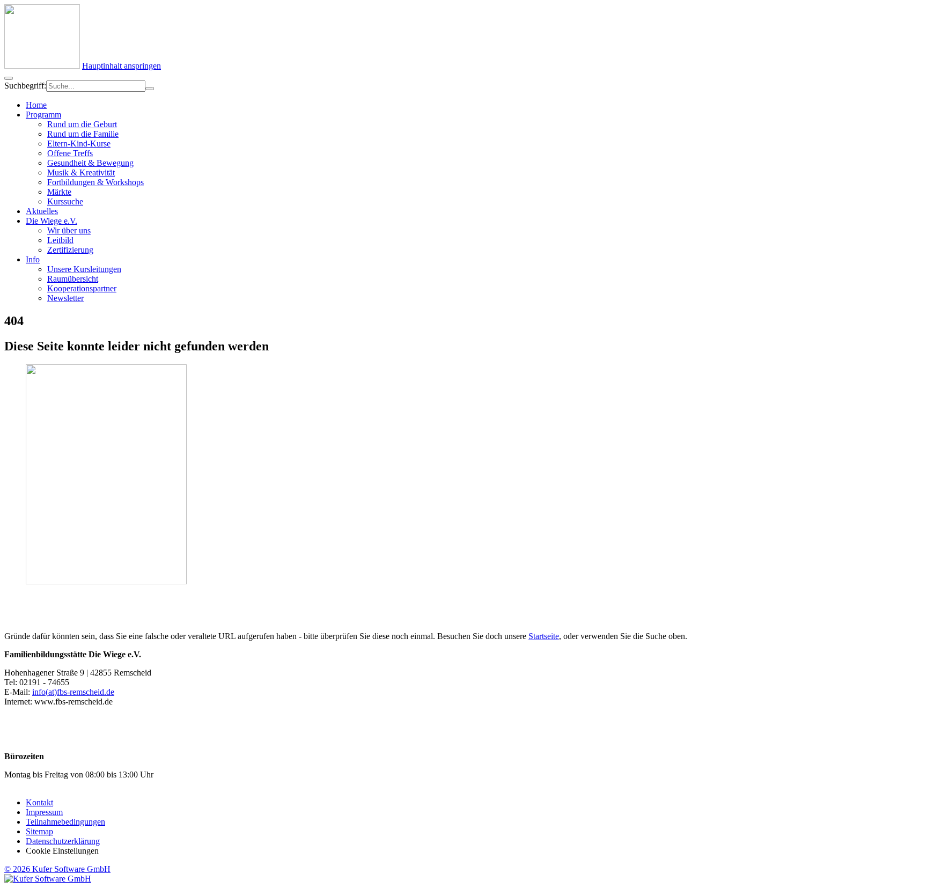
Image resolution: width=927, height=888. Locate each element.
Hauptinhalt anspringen (121, 65)
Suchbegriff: (25, 85)
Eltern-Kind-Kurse (79, 143)
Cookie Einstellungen (62, 850)
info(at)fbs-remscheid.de (73, 691)
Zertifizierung (70, 249)
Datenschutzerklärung (63, 841)
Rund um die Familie (83, 133)
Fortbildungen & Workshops (95, 182)
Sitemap (39, 831)
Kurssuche (65, 201)
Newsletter (65, 298)
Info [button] (33, 259)
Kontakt (39, 802)
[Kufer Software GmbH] (47, 878)
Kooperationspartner (81, 288)
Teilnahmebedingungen (65, 821)
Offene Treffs (70, 153)
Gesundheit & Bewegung (90, 162)
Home (36, 104)
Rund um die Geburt (82, 124)
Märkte (59, 191)
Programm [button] (43, 114)
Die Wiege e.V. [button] (51, 220)
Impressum (44, 812)
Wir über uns (69, 230)
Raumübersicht (72, 278)
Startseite (543, 636)
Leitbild (60, 240)
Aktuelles (42, 211)
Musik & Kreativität (81, 172)
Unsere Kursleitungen (84, 269)
